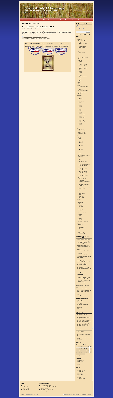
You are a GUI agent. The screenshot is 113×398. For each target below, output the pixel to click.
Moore (80, 208)
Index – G (81, 110)
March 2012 (79, 375)
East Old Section (82, 46)
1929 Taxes (81, 197)
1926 (80, 158)
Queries (56, 19)
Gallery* (39, 19)
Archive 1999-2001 (82, 132)
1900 (80, 139)
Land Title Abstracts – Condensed (83, 166)
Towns (78, 364)
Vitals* (73, 19)
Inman (80, 205)
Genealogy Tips (80, 361)
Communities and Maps (83, 86)
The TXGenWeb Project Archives (84, 316)
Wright (79, 80)
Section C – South (83, 65)
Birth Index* (80, 224)
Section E (81, 69)
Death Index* (80, 231)
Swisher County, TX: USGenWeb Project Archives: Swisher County (84, 255)
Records (62, 19)
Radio (79, 93)
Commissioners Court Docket (84, 155)
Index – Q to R (82, 119)
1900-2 (81, 142)
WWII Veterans (82, 188)
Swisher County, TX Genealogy (43, 8)
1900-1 (81, 141)
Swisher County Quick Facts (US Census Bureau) (83, 280)
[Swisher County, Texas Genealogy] (76, 27)
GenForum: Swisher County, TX (83, 246)
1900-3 (81, 144)
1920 (80, 153)
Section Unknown (83, 76)
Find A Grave (79, 307)
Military (79, 177)
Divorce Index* (81, 232)
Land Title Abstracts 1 (83, 168)
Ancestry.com (79, 300)
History (44, 19)
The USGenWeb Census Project (83, 320)
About (27, 19)
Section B (81, 63)
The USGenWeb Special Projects (84, 324)
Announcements (80, 360)
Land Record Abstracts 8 (84, 164)
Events (79, 215)
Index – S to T (82, 120)
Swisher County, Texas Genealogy (82, 25)
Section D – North (83, 67)
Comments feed (26, 388)
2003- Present (81, 129)
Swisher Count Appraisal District (83, 277)
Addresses (80, 201)
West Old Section (82, 49)
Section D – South (83, 68)
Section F (81, 71)
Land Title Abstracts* (82, 161)
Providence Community (83, 57)
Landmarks (80, 89)
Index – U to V (82, 121)
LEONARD (40, 38)
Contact (78, 19)
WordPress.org (26, 389)
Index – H (81, 112)
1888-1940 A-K (82, 226)
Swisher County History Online (83, 250)
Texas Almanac (80, 257)
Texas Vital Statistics (81, 295)
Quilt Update (79, 333)
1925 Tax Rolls (82, 193)
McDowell (81, 206)
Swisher (81, 209)
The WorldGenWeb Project (82, 325)
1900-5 (81, 146)
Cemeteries (33, 19)
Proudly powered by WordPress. (71, 394)
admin (35, 28)
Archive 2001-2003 (82, 133)
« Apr (77, 355)
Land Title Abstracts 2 (83, 169)
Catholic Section (82, 44)
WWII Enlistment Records (84, 187)
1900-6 (81, 148)
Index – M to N (82, 116)
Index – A (81, 102)
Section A (81, 61)
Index (79, 99)
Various (80, 210)
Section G (81, 72)
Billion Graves (80, 301)
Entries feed (25, 386)
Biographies (80, 202)
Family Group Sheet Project (82, 304)
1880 (80, 138)
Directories (80, 156)
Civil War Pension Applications (83, 179)
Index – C (81, 105)
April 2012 (79, 374)
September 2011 (80, 378)
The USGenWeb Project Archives (84, 321)
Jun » (80, 355)
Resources (67, 19)
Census (79, 137)
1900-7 (81, 149)
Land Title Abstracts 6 (83, 175)
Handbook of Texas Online (82, 288)
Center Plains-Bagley (82, 40)
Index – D (81, 106)
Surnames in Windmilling (83, 221)
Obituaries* (50, 19)
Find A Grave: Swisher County (83, 245)
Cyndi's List (79, 303)
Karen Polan (43, 388)
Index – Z (81, 126)
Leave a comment (46, 38)
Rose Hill (80, 60)
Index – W (81, 123)
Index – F (81, 109)
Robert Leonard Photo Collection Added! (38, 27)
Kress (79, 51)
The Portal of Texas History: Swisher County (82, 265)
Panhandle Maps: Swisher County (84, 276)
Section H (81, 74)
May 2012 (79, 373)
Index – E (81, 108)
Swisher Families (30, 38)
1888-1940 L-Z (82, 227)
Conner (80, 203)
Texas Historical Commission (83, 291)
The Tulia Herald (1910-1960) (83, 267)
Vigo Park (80, 78)
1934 (80, 159)
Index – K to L (82, 114)
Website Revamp (80, 331)
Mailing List (80, 219)
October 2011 (80, 377)
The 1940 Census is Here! (82, 339)
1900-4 (81, 145)
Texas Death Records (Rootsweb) (84, 290)
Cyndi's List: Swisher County (83, 241)
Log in (24, 385)
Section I (81, 75)
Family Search (80, 305)
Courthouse (80, 88)
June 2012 (79, 371)
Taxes (79, 190)
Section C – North (83, 64)
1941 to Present (82, 228)
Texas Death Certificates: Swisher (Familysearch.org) (84, 262)
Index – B (81, 103)
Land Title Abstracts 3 (83, 171)
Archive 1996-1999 (82, 130)
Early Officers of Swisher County (83, 242)
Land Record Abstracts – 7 (84, 162)
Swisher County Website (82, 282)
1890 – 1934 (80, 97)
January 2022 (80, 369)
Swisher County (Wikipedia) (82, 278)
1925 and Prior (82, 192)
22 (79, 352)
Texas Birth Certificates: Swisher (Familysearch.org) (83, 259)
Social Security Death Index (82, 310)
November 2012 (80, 370)
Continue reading (48, 33)
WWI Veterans (82, 185)
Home (23, 19)
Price (79, 56)
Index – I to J (81, 113)
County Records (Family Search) (83, 239)
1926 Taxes (81, 194)
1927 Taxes (81, 196)
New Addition (82, 47)
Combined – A (82, 101)
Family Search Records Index (83, 243)
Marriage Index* (81, 233)
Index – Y (81, 124)
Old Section (81, 53)
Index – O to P (82, 117)
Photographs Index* (82, 92)
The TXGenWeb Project (82, 314)
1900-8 (81, 151)
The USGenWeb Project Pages (83, 323)
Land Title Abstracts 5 (83, 174)
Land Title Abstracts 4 (83, 172)
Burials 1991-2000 (83, 43)
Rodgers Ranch (81, 58)
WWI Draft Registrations (84, 184)
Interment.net (79, 308)
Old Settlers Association (83, 90)
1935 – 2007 (80, 98)
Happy (79, 42)
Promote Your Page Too (80, 28)
